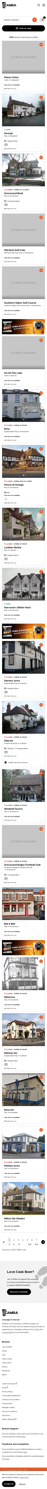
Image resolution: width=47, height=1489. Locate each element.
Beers (4, 1374)
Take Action (6, 1363)
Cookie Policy (7, 1403)
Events (5, 1367)
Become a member (19, 1291)
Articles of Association (11, 1399)
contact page (7, 1332)
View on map (25, 28)
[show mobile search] (38, 5)
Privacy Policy (7, 1391)
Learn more (24, 1477)
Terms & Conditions (9, 1411)
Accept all (8, 1483)
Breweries (6, 1370)
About (4, 1351)
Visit (3, 1355)
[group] (23, 57)
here (23, 1436)
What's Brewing (8, 1419)
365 (29, 1244)
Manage (22, 1484)
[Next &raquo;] (43, 1242)
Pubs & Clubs (7, 1359)
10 (19, 1244)
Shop (4, 1387)
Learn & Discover (9, 1384)
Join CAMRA (7, 1347)
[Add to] (41, 44)
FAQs (37, 1329)
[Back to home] (9, 5)
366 (36, 1244)
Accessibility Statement (11, 1395)
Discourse (6, 1415)
